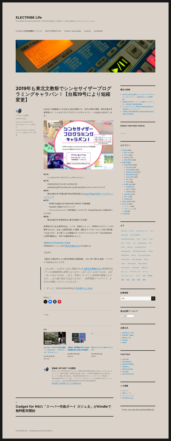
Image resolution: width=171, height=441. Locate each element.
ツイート (123, 133)
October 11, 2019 (83, 288)
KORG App (20, 124)
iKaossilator (142, 243)
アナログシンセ (135, 271)
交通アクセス (101, 194)
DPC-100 (127, 153)
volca (128, 182)
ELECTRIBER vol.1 (53, 31)
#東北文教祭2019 (72, 246)
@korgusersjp (127, 369)
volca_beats (142, 263)
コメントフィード (128, 396)
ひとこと (124, 271)
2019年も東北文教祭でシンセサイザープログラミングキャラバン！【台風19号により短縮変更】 (138, 97)
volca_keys (125, 267)
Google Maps (89, 194)
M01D (133, 255)
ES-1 (122, 243)
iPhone (129, 247)
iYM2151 (127, 158)
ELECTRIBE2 (130, 170)
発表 (133, 280)
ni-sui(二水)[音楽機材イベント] (29, 31)
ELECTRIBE (128, 165)
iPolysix (129, 192)
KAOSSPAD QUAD (139, 251)
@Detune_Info (128, 333)
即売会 (150, 276)
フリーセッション (127, 276)
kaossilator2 (125, 251)
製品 (138, 280)
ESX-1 (129, 243)
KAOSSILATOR (131, 172)
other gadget (127, 201)
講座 (144, 280)
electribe (129, 167)
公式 (144, 276)
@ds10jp (125, 359)
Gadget (25, 122)
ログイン (125, 391)
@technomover (128, 374)
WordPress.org (127, 398)
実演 (122, 280)
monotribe (130, 177)
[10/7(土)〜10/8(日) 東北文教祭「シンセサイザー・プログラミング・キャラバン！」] (55, 338)
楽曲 (125, 211)
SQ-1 (128, 179)
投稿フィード (126, 393)
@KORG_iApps (128, 335)
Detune (19, 122)
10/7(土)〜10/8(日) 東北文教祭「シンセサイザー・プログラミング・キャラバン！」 (55, 349)
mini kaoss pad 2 (144, 255)
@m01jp (125, 372)
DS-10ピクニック (142, 231)
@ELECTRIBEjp (128, 364)
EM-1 (139, 239)
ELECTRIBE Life (29, 17)
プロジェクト (128, 209)
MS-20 (126, 197)
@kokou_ (126, 367)
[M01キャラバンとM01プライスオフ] (102, 338)
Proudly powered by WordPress (40, 431)
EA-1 (152, 231)
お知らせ (25, 132)
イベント (27, 124)
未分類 (124, 214)
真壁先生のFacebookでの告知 (57, 242)
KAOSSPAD (130, 175)
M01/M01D (128, 160)
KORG (31, 122)
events (87, 31)
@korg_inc (126, 338)
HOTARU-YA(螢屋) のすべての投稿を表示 (66, 383)
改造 (128, 280)
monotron (128, 194)
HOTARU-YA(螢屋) (22, 115)
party (146, 259)
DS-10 (126, 155)
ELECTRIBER (135, 235)
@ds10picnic (127, 362)
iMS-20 (129, 189)
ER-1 (151, 239)
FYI (134, 243)
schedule (98, 31)
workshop (31, 130)
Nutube (127, 199)
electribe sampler (128, 239)
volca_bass (131, 263)
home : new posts (73, 31)
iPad (123, 247)
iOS (150, 243)
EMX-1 (145, 239)
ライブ (31, 132)
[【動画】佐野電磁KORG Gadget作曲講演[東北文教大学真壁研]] (78, 338)
